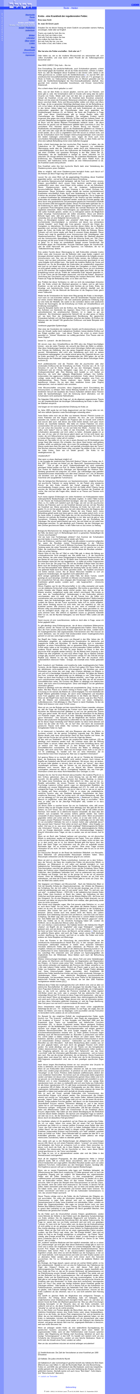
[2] (80, 797)
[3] (92, 931)
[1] (85, 75)
